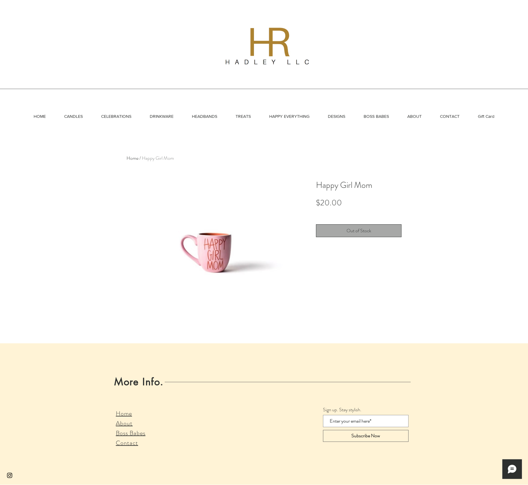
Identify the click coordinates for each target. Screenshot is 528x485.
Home (132, 158)
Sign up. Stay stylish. (342, 409)
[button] (73, 116)
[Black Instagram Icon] (9, 475)
